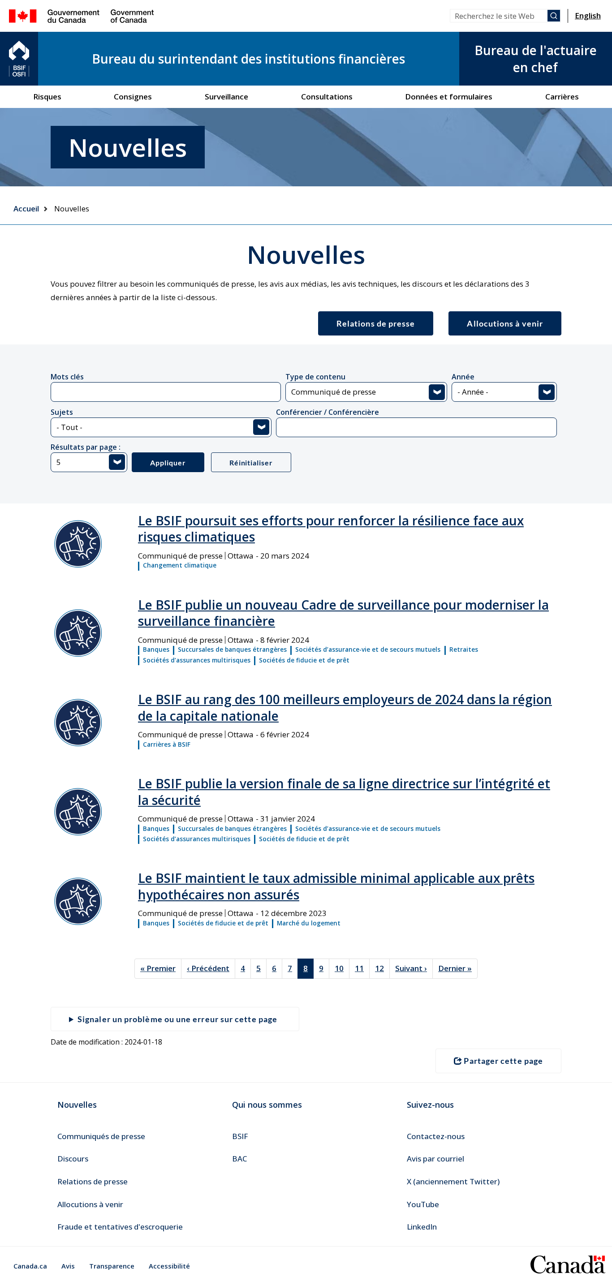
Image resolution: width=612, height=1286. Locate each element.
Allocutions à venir (505, 323)
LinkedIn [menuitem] (422, 1226)
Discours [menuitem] (72, 1158)
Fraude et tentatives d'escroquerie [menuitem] (120, 1226)
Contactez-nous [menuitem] (436, 1136)
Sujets (62, 412)
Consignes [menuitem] (133, 96)
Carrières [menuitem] (562, 96)
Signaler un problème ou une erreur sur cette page (177, 1019)
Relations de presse (375, 323)
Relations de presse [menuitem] (92, 1181)
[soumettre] (553, 16)
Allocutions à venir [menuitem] (90, 1204)
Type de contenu (315, 377)
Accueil (26, 208)
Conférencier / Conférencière (327, 412)
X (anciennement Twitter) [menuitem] (453, 1181)
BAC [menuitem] (239, 1158)
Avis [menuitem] (68, 1265)
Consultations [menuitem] (327, 96)
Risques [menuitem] (47, 96)
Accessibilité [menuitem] (169, 1265)
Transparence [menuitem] (111, 1265)
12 (382, 968)
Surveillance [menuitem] (226, 96)
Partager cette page (503, 1061)
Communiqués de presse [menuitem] (101, 1136)
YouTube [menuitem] (423, 1204)
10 (342, 968)
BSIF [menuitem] (240, 1136)
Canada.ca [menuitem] (30, 1265)
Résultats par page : (86, 447)
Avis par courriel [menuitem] (435, 1158)
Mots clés (67, 377)
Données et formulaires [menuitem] (448, 96)
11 (362, 968)
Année (463, 377)
